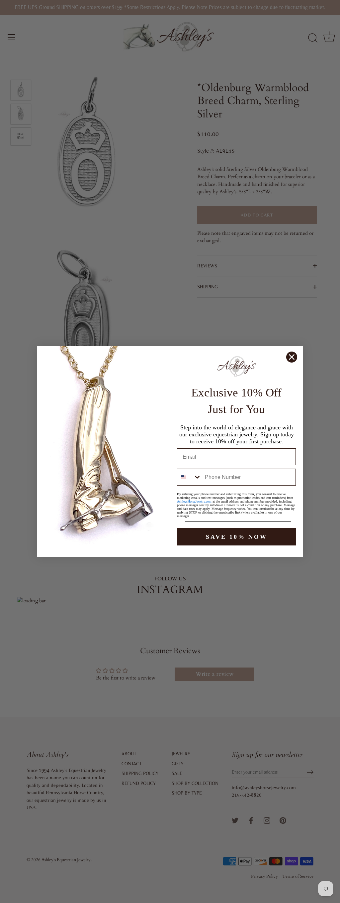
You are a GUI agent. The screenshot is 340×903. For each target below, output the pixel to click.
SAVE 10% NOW (236, 536)
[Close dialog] (292, 357)
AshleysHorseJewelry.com (194, 501)
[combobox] (189, 477)
